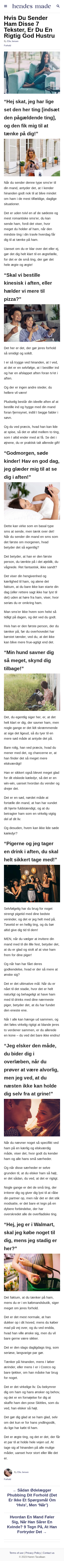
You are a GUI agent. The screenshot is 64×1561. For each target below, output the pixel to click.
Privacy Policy (33, 1552)
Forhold (7, 45)
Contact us (48, 1552)
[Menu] (5, 6)
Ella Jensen (12, 41)
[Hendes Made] (31, 6)
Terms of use (16, 1552)
